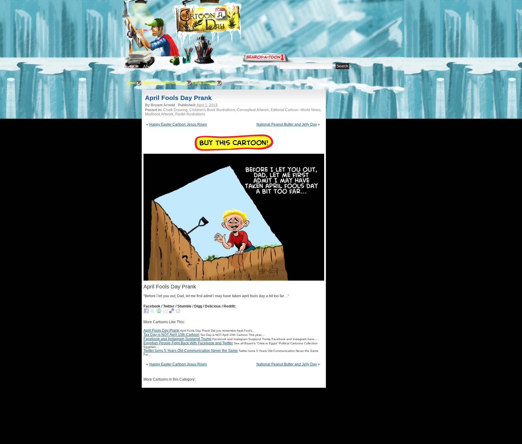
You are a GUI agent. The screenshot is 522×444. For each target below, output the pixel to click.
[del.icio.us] (171, 312)
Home (128, 66)
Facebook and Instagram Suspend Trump (177, 339)
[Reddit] (178, 312)
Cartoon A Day (223, 20)
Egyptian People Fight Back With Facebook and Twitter (188, 343)
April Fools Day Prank (178, 97)
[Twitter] (152, 312)
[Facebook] (146, 312)
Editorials (172, 66)
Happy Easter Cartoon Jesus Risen (178, 124)
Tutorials (197, 66)
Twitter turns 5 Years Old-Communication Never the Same (190, 351)
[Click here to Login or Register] (361, 56)
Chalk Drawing (204, 83)
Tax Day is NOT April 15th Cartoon (171, 335)
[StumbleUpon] (158, 312)
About (148, 66)
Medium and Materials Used (164, 83)
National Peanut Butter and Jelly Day (286, 124)
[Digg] (165, 312)
